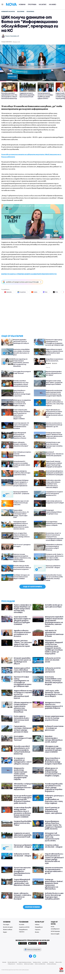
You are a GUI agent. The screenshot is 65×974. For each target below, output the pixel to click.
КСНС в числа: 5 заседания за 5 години (21, 545)
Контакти (51, 962)
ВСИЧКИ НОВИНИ (32, 907)
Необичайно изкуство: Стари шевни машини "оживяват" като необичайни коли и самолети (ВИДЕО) (53, 483)
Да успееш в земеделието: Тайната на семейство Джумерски (54, 453)
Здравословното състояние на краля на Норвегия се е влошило (22, 633)
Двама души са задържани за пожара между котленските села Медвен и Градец (22, 402)
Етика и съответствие (40, 963)
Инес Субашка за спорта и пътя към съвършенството (22, 453)
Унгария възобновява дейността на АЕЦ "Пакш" (22, 823)
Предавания (39, 927)
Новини (22, 4)
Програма (32, 4)
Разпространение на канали (25, 962)
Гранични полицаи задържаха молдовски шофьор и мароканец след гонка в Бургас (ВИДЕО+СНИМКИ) (22, 557)
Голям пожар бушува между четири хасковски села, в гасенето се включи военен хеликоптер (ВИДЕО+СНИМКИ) (21, 414)
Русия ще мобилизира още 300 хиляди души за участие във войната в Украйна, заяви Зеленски (23, 799)
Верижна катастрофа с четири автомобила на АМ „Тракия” (54, 373)
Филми (37, 932)
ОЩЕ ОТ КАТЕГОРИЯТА (32, 587)
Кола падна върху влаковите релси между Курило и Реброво (54, 523)
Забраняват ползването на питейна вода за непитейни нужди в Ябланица (54, 547)
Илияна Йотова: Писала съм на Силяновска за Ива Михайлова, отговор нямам (54, 577)
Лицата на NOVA (24, 927)
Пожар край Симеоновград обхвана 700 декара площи (54, 512)
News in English (55, 934)
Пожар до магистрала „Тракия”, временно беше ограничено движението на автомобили (54, 435)
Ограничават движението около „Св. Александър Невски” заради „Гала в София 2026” (21, 513)
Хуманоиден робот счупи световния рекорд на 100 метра (23, 670)
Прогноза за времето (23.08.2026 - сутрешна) (21, 492)
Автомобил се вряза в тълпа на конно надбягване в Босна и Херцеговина (23, 786)
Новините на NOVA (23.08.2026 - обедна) (22, 855)
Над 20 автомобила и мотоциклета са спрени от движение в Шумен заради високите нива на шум (54, 413)
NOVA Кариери (55, 931)
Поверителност (11, 963)
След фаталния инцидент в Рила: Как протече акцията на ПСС (54, 493)
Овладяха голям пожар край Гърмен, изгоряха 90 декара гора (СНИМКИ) (54, 382)
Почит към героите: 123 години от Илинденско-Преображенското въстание (21, 425)
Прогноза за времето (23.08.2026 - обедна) (23, 846)
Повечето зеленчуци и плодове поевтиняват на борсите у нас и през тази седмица (54, 402)
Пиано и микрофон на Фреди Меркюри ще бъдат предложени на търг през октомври (22, 608)
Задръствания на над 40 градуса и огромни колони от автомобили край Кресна (54, 352)
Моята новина (7, 929)
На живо (52, 4)
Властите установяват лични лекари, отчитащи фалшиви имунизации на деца (21, 352)
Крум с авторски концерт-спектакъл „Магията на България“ (20, 444)
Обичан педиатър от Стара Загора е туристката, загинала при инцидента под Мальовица (21, 362)
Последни (6, 924)
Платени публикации (51, 963)
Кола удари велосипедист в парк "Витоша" (22, 372)
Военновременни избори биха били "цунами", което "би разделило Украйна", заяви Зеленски (53, 825)
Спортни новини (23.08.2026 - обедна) (53, 846)
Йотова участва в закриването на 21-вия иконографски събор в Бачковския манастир (20, 383)
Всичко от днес (8, 927)
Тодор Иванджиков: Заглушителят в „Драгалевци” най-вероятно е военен (19, 435)
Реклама (4, 962)
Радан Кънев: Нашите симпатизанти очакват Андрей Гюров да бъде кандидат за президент (54, 464)
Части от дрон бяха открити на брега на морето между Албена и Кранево (21, 535)
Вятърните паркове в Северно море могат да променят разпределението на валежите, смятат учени (54, 621)
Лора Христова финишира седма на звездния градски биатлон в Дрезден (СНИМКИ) (22, 620)
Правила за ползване (28, 963)
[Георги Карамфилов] (3, 36)
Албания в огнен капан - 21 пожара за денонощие (54, 728)
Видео (5, 932)
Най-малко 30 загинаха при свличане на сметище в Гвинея (54, 633)
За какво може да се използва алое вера (53, 606)
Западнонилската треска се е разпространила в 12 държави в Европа (54, 705)
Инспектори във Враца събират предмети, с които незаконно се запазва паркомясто (20, 482)
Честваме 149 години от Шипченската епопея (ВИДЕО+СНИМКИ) (21, 576)
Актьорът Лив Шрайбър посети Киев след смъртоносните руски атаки (52, 837)
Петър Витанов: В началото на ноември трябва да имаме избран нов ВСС (21, 464)
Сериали (37, 929)
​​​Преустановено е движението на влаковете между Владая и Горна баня (21, 393)
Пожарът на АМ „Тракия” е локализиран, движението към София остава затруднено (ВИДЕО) (54, 556)
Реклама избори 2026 (12, 962)
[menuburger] (2, 4)
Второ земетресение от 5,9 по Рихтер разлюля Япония (54, 718)
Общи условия (58, 962)
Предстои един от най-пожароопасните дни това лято (21, 502)
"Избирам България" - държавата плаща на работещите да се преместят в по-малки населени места (21, 525)
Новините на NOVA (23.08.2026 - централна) (53, 670)
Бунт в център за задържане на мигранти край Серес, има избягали (53, 810)
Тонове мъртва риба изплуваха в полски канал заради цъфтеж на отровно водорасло (54, 787)
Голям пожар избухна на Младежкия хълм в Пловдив (55, 502)
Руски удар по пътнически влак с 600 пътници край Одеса (21, 719)
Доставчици (45, 962)
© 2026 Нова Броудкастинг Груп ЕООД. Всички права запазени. (15, 969)
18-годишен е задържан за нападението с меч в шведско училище (22, 761)
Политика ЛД (20, 963)
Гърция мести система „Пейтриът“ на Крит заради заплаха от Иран (23, 729)
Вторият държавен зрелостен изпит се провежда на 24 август (21, 341)
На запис (42, 4)
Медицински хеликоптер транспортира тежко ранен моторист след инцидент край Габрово (54, 393)
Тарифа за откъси (37, 962)
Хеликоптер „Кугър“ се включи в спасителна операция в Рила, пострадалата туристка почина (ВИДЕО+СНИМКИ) (54, 536)
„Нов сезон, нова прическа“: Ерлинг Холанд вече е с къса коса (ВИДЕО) (53, 693)
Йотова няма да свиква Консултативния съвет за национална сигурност (22, 567)
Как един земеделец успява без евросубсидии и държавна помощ (21, 472)
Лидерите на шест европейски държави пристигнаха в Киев (23, 835)
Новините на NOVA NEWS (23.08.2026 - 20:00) (53, 660)
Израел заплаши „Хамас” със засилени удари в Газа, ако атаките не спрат (23, 643)
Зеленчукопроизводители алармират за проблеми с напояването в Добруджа (54, 472)
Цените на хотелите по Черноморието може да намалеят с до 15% (54, 424)
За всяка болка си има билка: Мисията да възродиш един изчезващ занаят (54, 445)
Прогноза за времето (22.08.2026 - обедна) (53, 566)
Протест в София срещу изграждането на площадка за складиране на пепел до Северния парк (55, 342)
